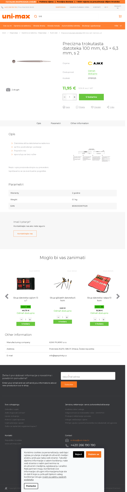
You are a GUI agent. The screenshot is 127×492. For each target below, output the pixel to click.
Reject (78, 454)
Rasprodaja (60, 7)
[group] (25, 300)
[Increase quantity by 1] (74, 97)
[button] (25, 322)
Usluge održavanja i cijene (76, 419)
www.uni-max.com (13, 444)
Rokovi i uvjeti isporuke (15, 419)
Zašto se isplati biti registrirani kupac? (21, 426)
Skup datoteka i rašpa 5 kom (99, 299)
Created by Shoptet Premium (108, 488)
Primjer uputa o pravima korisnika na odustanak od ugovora (91, 423)
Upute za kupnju (12, 416)
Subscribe (69, 384)
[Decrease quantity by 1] (64, 97)
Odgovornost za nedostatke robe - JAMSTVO (84, 413)
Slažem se (93, 454)
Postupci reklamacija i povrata (78, 416)
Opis (39, 123)
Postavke (31, 486)
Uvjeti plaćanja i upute (14, 423)
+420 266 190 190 (10, 7)
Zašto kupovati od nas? (15, 413)
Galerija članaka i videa (79, 7)
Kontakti (97, 7)
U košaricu (91, 97)
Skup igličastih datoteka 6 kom (25, 299)
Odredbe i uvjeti (11, 409)
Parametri (56, 123)
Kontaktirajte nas (25, 234)
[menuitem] (7, 25)
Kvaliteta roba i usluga (74, 409)
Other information (80, 123)
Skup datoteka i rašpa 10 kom (62, 299)
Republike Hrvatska (13, 440)
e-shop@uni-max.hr (80, 440)
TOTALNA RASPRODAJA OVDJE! (21, 2)
